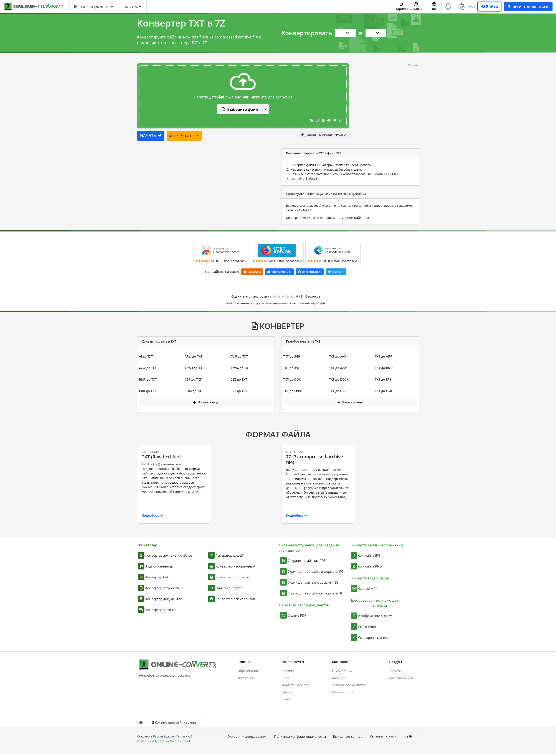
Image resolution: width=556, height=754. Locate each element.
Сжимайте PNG (370, 566)
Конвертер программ (232, 577)
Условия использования (247, 736)
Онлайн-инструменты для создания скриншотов (309, 548)
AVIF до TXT (239, 356)
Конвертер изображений (235, 566)
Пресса (286, 692)
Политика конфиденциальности (300, 736)
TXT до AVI (291, 368)
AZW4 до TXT (240, 368)
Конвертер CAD (157, 577)
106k (281, 272)
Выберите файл (242, 109)
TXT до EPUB (292, 391)
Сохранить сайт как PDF (307, 560)
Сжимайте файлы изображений (376, 545)
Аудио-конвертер (159, 566)
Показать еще (207, 402)
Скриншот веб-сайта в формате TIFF (316, 593)
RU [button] (434, 9)
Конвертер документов (163, 599)
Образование (248, 671)
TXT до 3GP (291, 356)
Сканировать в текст (374, 637)
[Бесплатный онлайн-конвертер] (37, 7)
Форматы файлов (295, 685)
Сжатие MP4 (367, 588)
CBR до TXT (193, 379)
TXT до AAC (337, 356)
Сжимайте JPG (369, 555)
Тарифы (401, 9)
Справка (415, 9)
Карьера (338, 678)
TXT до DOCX (339, 379)
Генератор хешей (229, 555)
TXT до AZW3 (338, 368)
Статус (286, 699)
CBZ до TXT (238, 379)
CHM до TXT (194, 391)
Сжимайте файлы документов (304, 605)
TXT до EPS (383, 379)
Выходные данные (348, 736)
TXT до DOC (292, 379)
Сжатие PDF (297, 615)
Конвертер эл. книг (160, 610)
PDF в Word (367, 626)
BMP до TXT (148, 379)
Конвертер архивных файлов (168, 555)
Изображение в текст (375, 616)
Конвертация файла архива (176, 722)
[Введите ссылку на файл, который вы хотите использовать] (317, 120)
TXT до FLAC (384, 391)
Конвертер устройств (162, 588)
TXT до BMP (384, 368)
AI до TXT (146, 356)
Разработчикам (401, 678)
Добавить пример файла (325, 135)
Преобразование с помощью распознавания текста (374, 603)
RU (406, 737)
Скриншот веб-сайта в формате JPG (316, 571)
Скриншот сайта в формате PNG (313, 582)
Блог (285, 678)
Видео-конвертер (229, 588)
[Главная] (141, 722)
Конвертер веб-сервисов (235, 599)
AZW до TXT (148, 368)
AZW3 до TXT (194, 368)
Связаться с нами (383, 736)
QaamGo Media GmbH (172, 741)
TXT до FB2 (337, 391)
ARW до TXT (193, 356)
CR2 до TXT (238, 391)
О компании (342, 671)
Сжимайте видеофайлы (369, 578)
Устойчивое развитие (349, 685)
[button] (94, 6)
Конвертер (148, 545)
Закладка (254, 272)
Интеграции (246, 678)
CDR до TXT (147, 391)
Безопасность (343, 692)
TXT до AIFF (383, 356)
